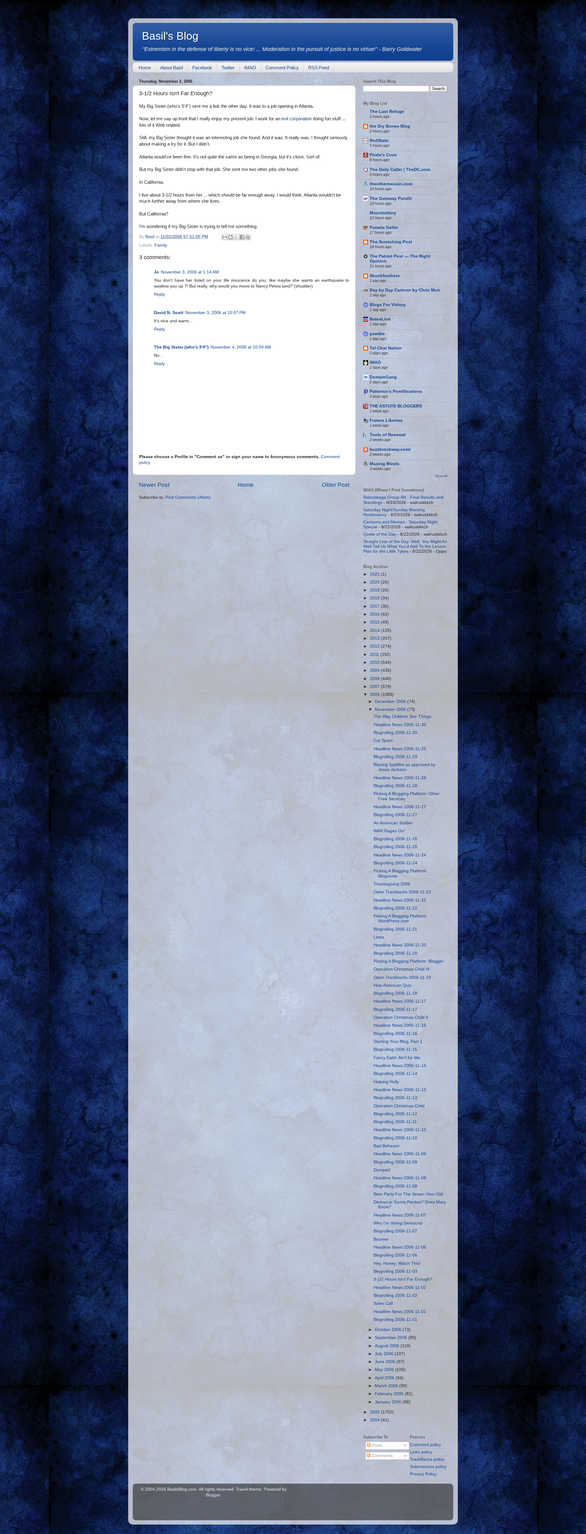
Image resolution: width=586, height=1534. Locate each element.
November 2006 (391, 709)
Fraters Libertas (386, 420)
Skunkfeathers (385, 275)
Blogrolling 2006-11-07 (395, 1231)
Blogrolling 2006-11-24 (395, 863)
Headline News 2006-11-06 (400, 1247)
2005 (375, 1412)
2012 (375, 646)
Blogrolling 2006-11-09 (395, 1162)
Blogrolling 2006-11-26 (395, 839)
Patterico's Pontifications (396, 391)
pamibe (377, 333)
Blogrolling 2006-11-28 (395, 785)
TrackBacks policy (427, 1459)
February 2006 (390, 1393)
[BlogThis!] (230, 237)
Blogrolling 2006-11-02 (395, 1295)
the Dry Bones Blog (390, 126)
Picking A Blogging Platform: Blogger (408, 961)
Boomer (381, 1239)
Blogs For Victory (388, 304)
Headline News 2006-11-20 (400, 945)
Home (145, 67)
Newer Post (154, 485)
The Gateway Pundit (391, 198)
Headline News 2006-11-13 (400, 1089)
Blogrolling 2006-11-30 (395, 732)
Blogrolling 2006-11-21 (395, 929)
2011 (375, 654)
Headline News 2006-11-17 (400, 1001)
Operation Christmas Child (399, 1106)
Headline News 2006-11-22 (400, 900)
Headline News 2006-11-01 (400, 1311)
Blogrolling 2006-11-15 (395, 1049)
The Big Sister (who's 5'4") (181, 347)
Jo (156, 272)
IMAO (250, 67)
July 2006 (385, 1353)
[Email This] (225, 237)
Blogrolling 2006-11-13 (395, 1097)
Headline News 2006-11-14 (400, 1065)
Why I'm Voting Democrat (398, 1223)
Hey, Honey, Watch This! (397, 1263)
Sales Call (383, 1303)
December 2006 (391, 701)
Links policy (421, 1452)
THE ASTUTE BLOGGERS (396, 406)
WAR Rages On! (389, 831)
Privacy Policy (423, 1474)
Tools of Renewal (388, 434)
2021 (375, 574)
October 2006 (389, 1329)
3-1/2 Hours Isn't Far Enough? (403, 1279)
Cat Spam (383, 740)
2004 (375, 1420)
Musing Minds (384, 463)
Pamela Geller (384, 227)
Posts (376, 1445)
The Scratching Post (391, 242)
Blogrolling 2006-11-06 (395, 1255)
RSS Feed (318, 67)
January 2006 (389, 1402)
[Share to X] (236, 237)
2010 (375, 662)
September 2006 (391, 1337)
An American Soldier (393, 823)
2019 (375, 590)
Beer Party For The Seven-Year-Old (408, 1194)
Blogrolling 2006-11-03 (395, 1271)
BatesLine (380, 319)
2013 (375, 638)
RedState (379, 140)
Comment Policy (282, 67)
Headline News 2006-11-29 (400, 749)
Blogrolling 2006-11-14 (395, 1073)
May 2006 (385, 1369)
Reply (159, 294)
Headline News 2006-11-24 (400, 855)
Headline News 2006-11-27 (400, 807)
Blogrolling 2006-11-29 (395, 756)
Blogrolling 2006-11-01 (395, 1319)
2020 (375, 582)
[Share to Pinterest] (248, 237)
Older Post (335, 485)
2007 (375, 686)
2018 (375, 598)
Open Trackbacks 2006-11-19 (402, 977)
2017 (375, 606)
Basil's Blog (170, 36)
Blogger (213, 1495)
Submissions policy (428, 1466)
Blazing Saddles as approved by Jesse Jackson (405, 767)
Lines (379, 937)
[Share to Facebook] (242, 237)
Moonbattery (383, 213)
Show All (441, 476)
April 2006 (385, 1378)
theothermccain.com (391, 184)
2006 (375, 694)
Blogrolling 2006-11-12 (395, 1114)
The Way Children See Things (402, 716)
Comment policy (425, 1444)
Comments (382, 1455)
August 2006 (387, 1346)
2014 (375, 630)
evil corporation (296, 118)
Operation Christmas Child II (401, 1017)
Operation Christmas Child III (401, 969)
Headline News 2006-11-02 (400, 1287)
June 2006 (385, 1361)
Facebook (202, 67)
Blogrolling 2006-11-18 (395, 993)
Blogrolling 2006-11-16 (395, 1033)
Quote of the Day (379, 534)
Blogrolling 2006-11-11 (395, 1122)
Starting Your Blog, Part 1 (398, 1041)
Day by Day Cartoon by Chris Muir (405, 290)
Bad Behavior (387, 1146)
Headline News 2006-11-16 (400, 1025)
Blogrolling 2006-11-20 (395, 953)
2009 (375, 670)
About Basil (171, 67)
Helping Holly (386, 1082)
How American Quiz (392, 985)
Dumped (382, 1170)
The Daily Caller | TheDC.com (400, 169)
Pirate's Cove (383, 155)
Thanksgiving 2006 (392, 884)
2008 (375, 678)
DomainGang (383, 377)
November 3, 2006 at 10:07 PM (215, 312)
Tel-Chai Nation (386, 348)
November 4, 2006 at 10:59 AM (241, 347)
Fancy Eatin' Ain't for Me (397, 1057)
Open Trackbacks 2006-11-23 (402, 892)
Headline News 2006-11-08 (400, 1178)
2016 (375, 614)
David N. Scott (168, 312)
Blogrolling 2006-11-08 (395, 1186)
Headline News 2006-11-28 (400, 778)
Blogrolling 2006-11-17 (395, 1009)
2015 (375, 622)
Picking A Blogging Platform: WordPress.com (400, 918)
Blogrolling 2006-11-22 (395, 908)
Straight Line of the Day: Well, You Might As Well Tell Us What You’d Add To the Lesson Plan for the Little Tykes (405, 546)
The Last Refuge (387, 111)
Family (160, 245)
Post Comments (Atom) (188, 497)
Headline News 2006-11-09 (400, 1154)
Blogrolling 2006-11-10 (395, 1138)
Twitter (228, 67)
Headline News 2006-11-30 (400, 724)
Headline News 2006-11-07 (400, 1215)
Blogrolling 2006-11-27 (395, 814)
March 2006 (387, 1386)
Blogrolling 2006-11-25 (395, 847)
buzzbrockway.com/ (390, 449)
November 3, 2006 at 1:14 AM (190, 272)
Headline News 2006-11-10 (400, 1129)
